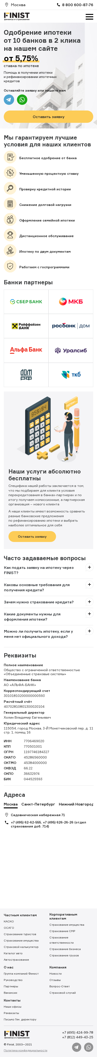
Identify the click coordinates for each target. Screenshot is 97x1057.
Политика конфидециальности (25, 1050)
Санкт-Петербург (38, 804)
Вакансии (10, 992)
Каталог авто (13, 953)
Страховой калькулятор (21, 947)
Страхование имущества (21, 940)
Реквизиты (11, 1013)
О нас (8, 967)
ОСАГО (9, 927)
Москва (11, 804)
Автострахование (16, 959)
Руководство (13, 980)
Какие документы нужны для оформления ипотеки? (32, 617)
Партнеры (11, 986)
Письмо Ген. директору (20, 1019)
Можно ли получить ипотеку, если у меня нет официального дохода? (38, 634)
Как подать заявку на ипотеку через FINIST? (39, 570)
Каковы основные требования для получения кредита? (37, 587)
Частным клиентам (20, 915)
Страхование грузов (64, 955)
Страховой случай (62, 992)
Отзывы (55, 980)
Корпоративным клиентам (63, 916)
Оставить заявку (49, 116)
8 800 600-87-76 (77, 4)
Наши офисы (12, 1006)
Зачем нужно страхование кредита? (39, 602)
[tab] (48, 570)
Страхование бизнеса (65, 949)
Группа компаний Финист (21, 973)
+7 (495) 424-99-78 (77, 1032)
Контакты (12, 1000)
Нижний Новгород (76, 804)
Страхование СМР (62, 931)
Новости (55, 973)
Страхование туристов (20, 934)
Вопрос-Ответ (59, 986)
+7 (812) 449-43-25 (77, 1037)
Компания (57, 967)
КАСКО (9, 921)
